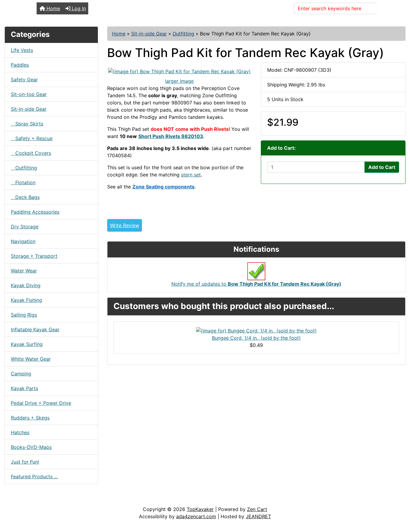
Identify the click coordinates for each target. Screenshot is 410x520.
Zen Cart (257, 509)
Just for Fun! (25, 462)
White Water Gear (31, 359)
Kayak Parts (24, 388)
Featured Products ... (34, 476)
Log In (78, 8)
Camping (21, 374)
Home (52, 8)
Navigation (23, 241)
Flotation (23, 182)
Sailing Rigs (24, 315)
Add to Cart (381, 167)
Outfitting (183, 34)
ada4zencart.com (196, 516)
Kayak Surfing (27, 344)
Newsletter (86, 500)
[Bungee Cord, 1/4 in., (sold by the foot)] (256, 330)
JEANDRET (258, 516)
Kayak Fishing (26, 300)
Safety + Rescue (32, 138)
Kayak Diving (26, 285)
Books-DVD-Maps (31, 447)
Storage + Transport (34, 256)
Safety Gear (24, 80)
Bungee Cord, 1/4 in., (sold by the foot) (256, 338)
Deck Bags (25, 197)
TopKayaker (200, 509)
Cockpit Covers (31, 153)
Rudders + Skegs (30, 418)
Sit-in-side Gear (149, 34)
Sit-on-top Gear (29, 94)
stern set (191, 175)
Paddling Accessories (35, 212)
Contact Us (50, 500)
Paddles (20, 65)
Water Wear (24, 271)
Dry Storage (24, 227)
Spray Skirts (27, 124)
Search (388, 8)
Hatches (20, 432)
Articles (18, 500)
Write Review (124, 225)
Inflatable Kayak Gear (35, 329)
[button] (399, 490)
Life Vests (22, 50)
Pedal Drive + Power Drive (41, 403)
